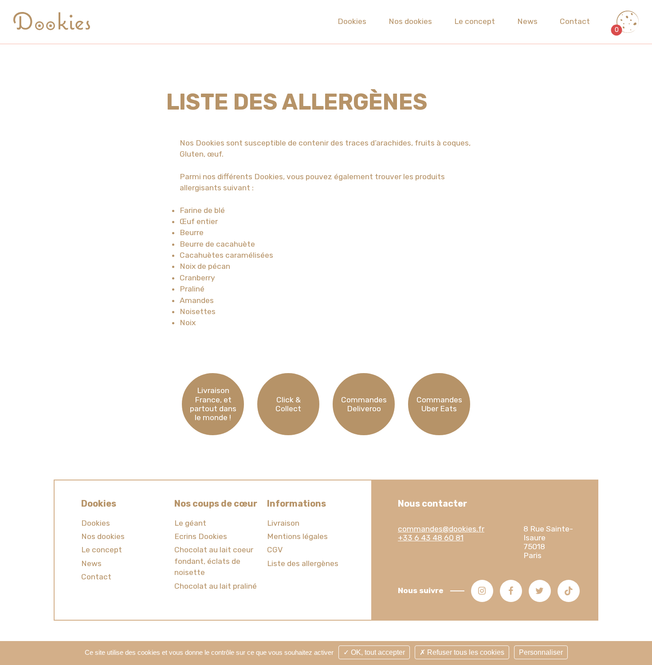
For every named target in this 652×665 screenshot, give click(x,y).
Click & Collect (288, 404)
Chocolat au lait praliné (215, 586)
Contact (575, 21)
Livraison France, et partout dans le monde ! (213, 403)
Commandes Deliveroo (364, 404)
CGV (275, 549)
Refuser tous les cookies (464, 652)
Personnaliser (541, 652)
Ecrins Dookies (200, 536)
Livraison (283, 523)
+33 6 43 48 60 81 (430, 537)
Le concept (474, 21)
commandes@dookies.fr (441, 528)
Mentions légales (297, 536)
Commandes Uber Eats (439, 404)
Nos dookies (410, 21)
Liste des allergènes (302, 563)
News (527, 21)
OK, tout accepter (377, 652)
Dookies (352, 21)
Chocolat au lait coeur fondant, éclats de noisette (213, 561)
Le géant (190, 523)
